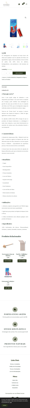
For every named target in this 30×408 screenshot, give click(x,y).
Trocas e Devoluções (15, 369)
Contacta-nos (15, 382)
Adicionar (19, 73)
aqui (11, 402)
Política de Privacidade (15, 366)
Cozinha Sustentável (11, 77)
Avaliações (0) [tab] (5, 90)
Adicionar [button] (8, 261)
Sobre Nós (15, 380)
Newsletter (15, 387)
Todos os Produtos (6, 79)
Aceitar (4, 405)
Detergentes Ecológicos (21, 77)
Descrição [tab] (4, 87)
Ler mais (8, 288)
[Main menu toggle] (26, 4)
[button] (25, 17)
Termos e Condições (15, 364)
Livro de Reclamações (15, 371)
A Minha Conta (15, 385)
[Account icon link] (19, 4)
